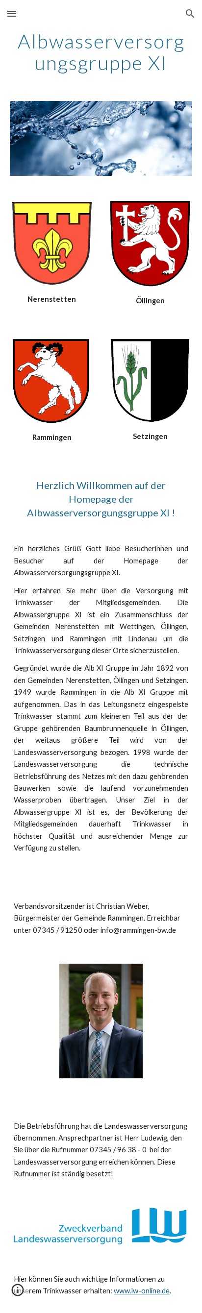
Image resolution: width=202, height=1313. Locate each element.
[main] (101, 51)
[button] (12, 13)
